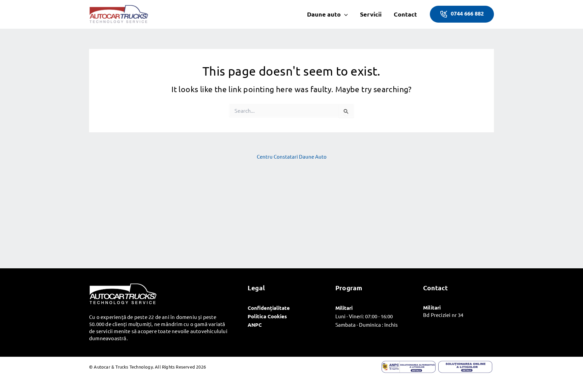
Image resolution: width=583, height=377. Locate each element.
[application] (344, 14)
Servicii (371, 14)
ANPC (255, 324)
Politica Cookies (267, 316)
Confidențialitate (269, 307)
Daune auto (324, 14)
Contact (405, 14)
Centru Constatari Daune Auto (292, 156)
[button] (462, 14)
